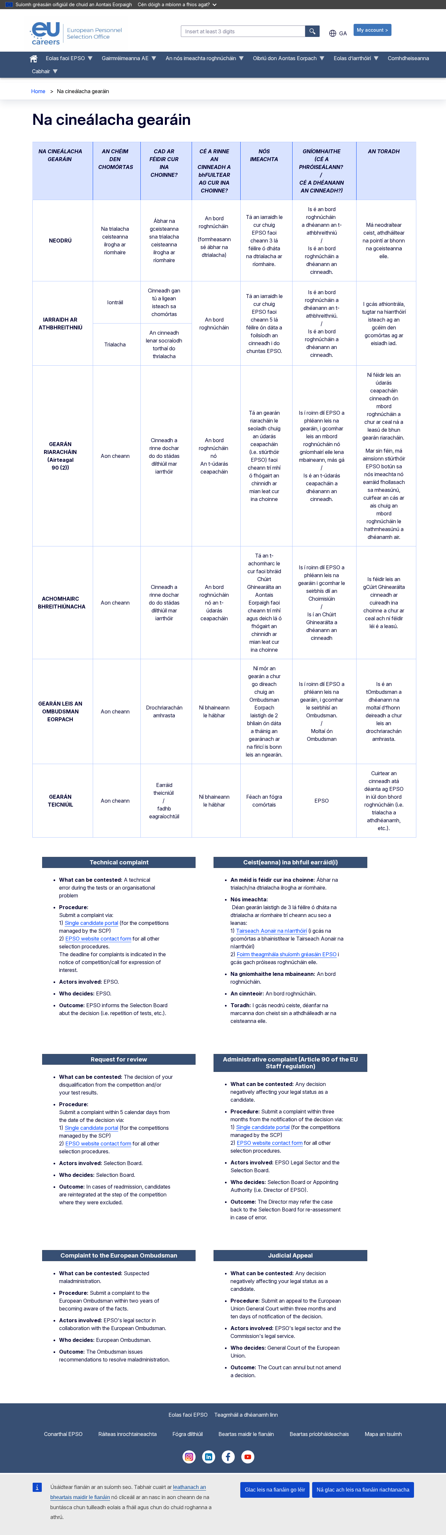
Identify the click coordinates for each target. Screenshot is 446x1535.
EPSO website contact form (98, 938)
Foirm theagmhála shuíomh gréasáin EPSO (287, 954)
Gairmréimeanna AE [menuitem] (123, 60)
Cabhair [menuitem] (38, 73)
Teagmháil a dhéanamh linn (246, 1414)
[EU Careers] (76, 33)
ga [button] (343, 33)
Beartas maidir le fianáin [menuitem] (246, 1434)
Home (38, 91)
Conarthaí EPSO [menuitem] (63, 1434)
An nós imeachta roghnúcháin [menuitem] (198, 60)
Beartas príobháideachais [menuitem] (319, 1434)
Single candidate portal (91, 923)
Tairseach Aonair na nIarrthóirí (271, 930)
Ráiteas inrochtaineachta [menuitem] (127, 1434)
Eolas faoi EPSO (188, 1414)
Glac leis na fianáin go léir (275, 1490)
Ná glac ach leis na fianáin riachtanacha (363, 1490)
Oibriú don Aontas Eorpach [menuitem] (282, 60)
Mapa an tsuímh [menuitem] (383, 1434)
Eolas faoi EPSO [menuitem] (62, 60)
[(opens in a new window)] (189, 1461)
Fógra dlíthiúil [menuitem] (187, 1434)
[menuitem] (33, 57)
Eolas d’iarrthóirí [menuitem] (349, 60)
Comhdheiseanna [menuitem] (408, 58)
